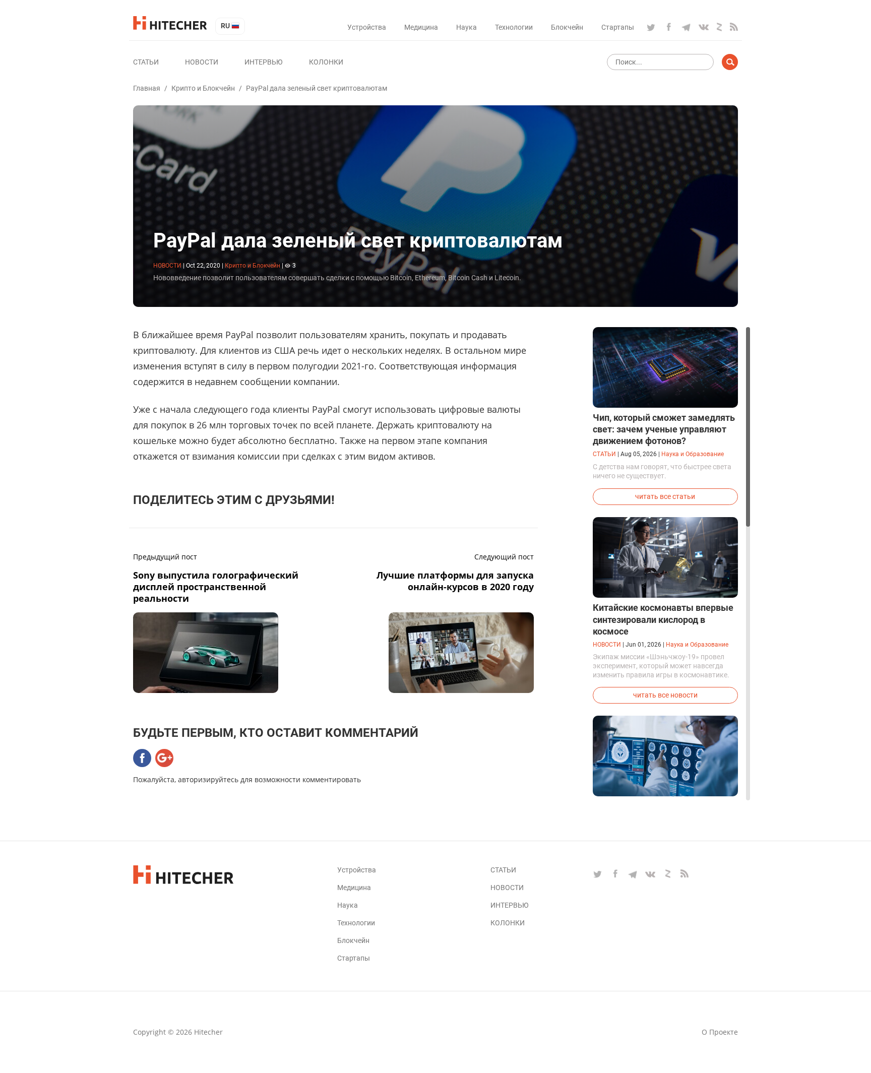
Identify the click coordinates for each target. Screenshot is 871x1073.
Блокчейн (567, 27)
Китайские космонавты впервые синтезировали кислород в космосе (663, 619)
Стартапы (617, 27)
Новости (201, 62)
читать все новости (665, 695)
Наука (466, 27)
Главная (146, 88)
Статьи (146, 62)
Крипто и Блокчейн (203, 88)
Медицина (421, 27)
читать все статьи (665, 496)
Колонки (326, 62)
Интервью (263, 62)
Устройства (366, 27)
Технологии (514, 27)
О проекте (720, 1032)
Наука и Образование (692, 454)
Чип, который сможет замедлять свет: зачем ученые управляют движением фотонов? (664, 429)
